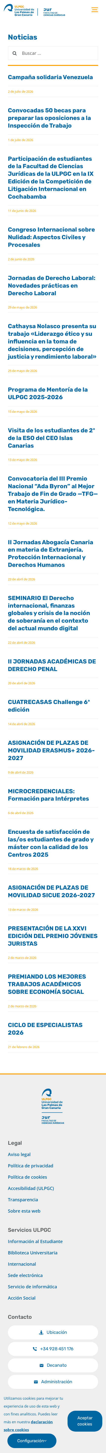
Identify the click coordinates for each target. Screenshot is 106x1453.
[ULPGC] (20, 5)
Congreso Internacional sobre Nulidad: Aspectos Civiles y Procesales (51, 237)
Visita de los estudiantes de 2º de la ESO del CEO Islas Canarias (51, 438)
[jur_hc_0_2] (59, 5)
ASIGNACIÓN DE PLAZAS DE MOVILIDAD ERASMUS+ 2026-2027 (51, 750)
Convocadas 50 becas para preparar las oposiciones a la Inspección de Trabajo (49, 118)
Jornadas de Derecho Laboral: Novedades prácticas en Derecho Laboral (51, 286)
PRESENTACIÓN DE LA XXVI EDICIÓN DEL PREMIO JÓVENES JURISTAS (53, 936)
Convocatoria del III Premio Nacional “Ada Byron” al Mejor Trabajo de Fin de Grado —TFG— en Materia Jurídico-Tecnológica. (53, 493)
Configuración (30, 1440)
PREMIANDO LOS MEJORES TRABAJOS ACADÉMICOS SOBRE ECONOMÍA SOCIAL (47, 984)
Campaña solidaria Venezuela (50, 77)
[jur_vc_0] (53, 1086)
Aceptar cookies (84, 1420)
